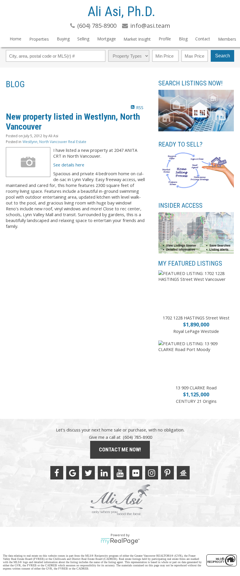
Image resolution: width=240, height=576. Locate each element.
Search (222, 55)
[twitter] (88, 472)
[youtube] (120, 472)
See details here (68, 165)
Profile (165, 39)
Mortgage (106, 39)
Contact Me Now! (120, 449)
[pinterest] (167, 472)
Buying (63, 39)
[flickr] (135, 472)
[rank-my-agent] (183, 472)
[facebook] (56, 472)
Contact (202, 39)
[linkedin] (104, 472)
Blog (183, 39)
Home (15, 39)
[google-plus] (72, 472)
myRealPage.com (120, 541)
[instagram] (151, 472)
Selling (83, 39)
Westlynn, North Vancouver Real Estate (54, 141)
